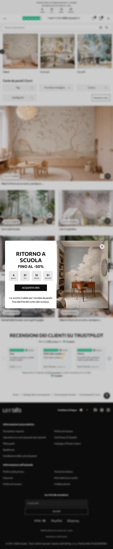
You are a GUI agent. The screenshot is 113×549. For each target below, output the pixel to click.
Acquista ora (31, 287)
